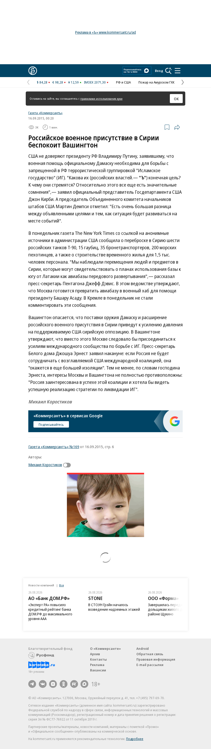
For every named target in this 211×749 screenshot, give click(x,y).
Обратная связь (149, 654)
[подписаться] (68, 465)
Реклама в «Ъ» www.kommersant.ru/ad (105, 32)
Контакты (98, 659)
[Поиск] (168, 71)
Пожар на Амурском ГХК (156, 82)
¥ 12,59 (73, 82)
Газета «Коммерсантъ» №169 (53, 446)
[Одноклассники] (63, 684)
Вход (159, 70)
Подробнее (134, 738)
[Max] (84, 684)
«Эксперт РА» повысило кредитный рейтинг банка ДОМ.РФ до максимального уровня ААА (50, 611)
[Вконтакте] (43, 684)
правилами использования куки (101, 98)
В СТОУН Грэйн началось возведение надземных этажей (114, 607)
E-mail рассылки (149, 664)
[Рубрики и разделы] (177, 71)
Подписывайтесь (51, 424)
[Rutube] (74, 684)
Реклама (97, 664)
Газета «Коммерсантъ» (45, 112)
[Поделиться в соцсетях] (177, 127)
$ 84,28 (42, 82)
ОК (176, 98)
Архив (95, 654)
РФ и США (123, 82)
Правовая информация (155, 659)
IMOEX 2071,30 (95, 82)
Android (142, 648)
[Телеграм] (32, 684)
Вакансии (98, 670)
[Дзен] (53, 684)
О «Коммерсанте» (105, 648)
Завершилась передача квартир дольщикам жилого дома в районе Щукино (174, 609)
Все (61, 585)
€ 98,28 (57, 82)
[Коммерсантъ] (32, 70)
